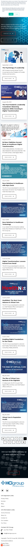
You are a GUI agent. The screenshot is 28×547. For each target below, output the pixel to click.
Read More (8, 78)
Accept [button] (11, 14)
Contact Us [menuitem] (4, 518)
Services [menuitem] (3, 501)
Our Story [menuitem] (3, 523)
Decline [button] (16, 14)
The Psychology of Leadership (13, 68)
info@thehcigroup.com (10, 533)
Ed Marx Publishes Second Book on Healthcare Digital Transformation (12, 144)
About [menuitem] (2, 506)
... (13, 442)
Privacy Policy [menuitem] (4, 498)
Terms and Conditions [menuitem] (7, 541)
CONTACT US (7, 33)
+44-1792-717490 (8, 530)
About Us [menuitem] (3, 515)
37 (18, 442)
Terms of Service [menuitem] (5, 512)
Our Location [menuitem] (4, 520)
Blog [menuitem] (2, 503)
